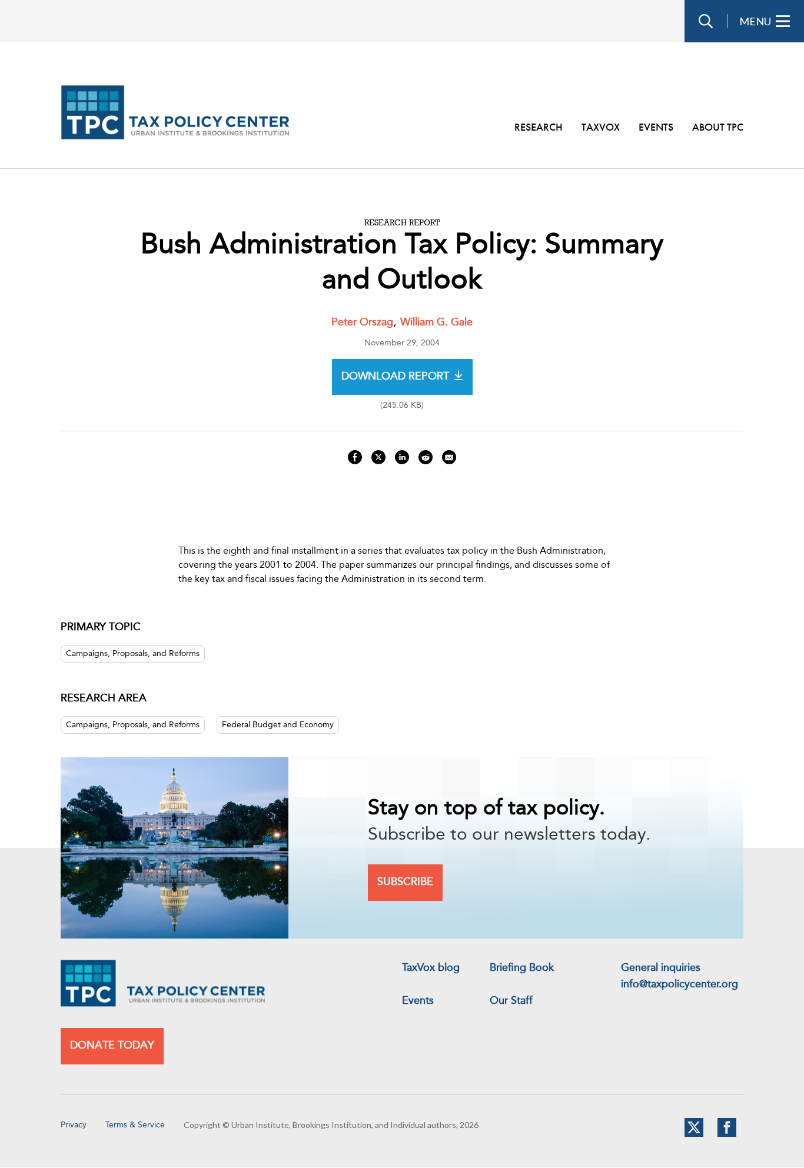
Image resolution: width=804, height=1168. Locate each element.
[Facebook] (726, 1134)
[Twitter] (694, 1134)
